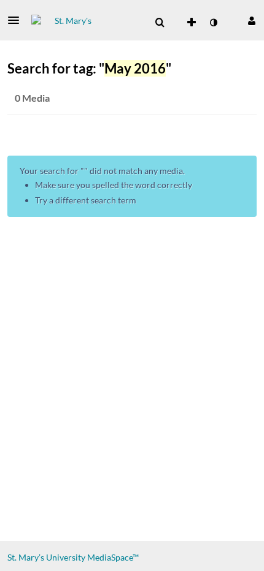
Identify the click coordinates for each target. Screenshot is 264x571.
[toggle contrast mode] (213, 23)
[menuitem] (160, 23)
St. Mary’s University (46, 557)
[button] (17, 20)
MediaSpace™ (113, 557)
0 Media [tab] (32, 98)
